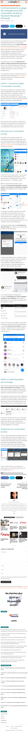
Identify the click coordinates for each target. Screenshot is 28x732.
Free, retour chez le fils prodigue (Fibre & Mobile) (4, 539)
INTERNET (5, 5)
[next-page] (15, 545)
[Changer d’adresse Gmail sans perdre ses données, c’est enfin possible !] (14, 523)
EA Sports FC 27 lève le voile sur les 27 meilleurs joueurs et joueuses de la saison (13, 634)
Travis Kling (3, 672)
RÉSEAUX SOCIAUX (12, 5)
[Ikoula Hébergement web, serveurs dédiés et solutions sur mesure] (14, 615)
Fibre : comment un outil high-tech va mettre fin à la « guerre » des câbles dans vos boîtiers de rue (14, 540)
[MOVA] (14, 621)
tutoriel (24, 474)
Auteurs (11, 726)
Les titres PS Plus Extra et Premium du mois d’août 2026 (13, 639)
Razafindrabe (3, 697)
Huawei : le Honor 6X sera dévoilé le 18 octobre (6, 485)
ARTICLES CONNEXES (9, 517)
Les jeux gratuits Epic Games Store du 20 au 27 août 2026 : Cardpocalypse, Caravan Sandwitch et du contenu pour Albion (14, 630)
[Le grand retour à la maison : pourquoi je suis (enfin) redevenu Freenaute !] (23, 523)
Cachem (2, 716)
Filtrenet (2, 718)
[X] (14, 513)
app (2, 5)
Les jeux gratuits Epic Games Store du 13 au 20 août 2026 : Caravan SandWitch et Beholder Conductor (13, 643)
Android (20, 75)
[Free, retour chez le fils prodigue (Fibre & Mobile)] (5, 535)
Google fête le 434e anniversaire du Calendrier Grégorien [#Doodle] (22, 486)
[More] (24, 26)
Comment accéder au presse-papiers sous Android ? (15, 702)
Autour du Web (4, 713)
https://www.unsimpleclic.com (14, 502)
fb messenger (4, 474)
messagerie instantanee (12, 474)
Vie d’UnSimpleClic (14, 728)
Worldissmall (3, 722)
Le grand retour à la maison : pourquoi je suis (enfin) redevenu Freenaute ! (23, 528)
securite (19, 474)
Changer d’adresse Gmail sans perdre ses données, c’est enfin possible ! (14, 528)
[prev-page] (13, 545)
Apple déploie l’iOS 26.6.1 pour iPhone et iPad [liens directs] (13, 637)
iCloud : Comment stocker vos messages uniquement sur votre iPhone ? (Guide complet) (23, 540)
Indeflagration (4, 720)
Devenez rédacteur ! (18, 726)
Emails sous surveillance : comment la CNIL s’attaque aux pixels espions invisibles (4, 528)
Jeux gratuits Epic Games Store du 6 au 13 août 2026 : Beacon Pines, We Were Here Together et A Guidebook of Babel (14, 646)
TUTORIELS (18, 5)
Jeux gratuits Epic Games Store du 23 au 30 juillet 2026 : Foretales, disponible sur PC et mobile (13, 661)
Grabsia (2, 702)
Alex (3, 20)
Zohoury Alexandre (4, 705)
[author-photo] (14, 495)
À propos (7, 726)
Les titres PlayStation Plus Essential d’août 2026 (11, 649)
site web (12, 469)
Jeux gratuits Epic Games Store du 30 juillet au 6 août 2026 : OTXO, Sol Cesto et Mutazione (13, 653)
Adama (2, 677)
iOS (25, 75)
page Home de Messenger (8, 144)
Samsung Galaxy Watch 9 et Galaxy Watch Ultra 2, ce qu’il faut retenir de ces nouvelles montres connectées (13, 657)
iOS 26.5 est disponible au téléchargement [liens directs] (16, 677)
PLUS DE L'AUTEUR (19, 517)
